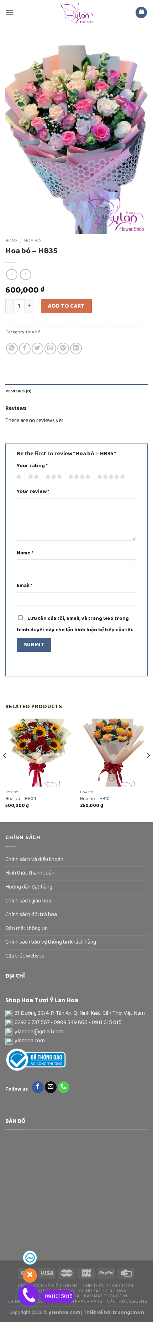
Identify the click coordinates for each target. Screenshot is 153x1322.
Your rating (32, 466)
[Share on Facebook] (25, 348)
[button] (76, 1013)
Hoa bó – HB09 (20, 799)
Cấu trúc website (24, 956)
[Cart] (141, 13)
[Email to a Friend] (50, 348)
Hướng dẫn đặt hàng (28, 887)
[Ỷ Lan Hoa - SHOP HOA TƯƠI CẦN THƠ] (76, 12)
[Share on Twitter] (37, 348)
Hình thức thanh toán (29, 873)
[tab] (76, 391)
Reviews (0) (18, 391)
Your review (33, 492)
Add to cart (66, 306)
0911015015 (59, 1296)
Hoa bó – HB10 (95, 799)
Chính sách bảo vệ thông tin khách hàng (50, 942)
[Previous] (5, 770)
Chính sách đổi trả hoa (31, 914)
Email (24, 586)
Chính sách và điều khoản (34, 859)
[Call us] (63, 1087)
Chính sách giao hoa (28, 901)
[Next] (148, 770)
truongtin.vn (128, 1312)
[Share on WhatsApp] (12, 348)
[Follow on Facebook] (38, 1087)
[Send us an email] (51, 1087)
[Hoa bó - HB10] (114, 753)
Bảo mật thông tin (26, 928)
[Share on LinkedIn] (76, 348)
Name (25, 553)
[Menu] (9, 12)
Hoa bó (32, 241)
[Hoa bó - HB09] (39, 753)
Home (11, 241)
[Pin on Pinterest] (63, 348)
